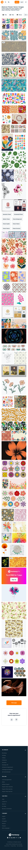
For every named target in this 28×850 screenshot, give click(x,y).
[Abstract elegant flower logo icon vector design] (14, 312)
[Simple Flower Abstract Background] (14, 276)
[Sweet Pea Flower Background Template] (14, 610)
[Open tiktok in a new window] (16, 837)
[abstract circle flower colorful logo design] (7, 672)
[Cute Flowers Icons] (14, 469)
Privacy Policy (13, 845)
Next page (14, 702)
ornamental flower (18, 214)
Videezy (3, 757)
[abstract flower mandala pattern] (20, 402)
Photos (20, 14)
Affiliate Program (5, 784)
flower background (17, 219)
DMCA (3, 782)
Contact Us (4, 801)
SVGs (5, 14)
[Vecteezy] (2, 2)
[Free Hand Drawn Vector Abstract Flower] (17, 549)
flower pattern (16, 223)
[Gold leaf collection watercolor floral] (19, 527)
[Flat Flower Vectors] (14, 657)
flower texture (6, 228)
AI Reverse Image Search (7, 767)
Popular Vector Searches (7, 786)
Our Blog (4, 806)
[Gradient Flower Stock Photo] (5, 562)
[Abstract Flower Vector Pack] (19, 643)
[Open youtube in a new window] (20, 837)
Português (4, 821)
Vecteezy (4, 755)
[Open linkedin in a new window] (11, 837)
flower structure (16, 228)
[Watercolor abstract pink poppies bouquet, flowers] (18, 190)
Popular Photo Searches (7, 789)
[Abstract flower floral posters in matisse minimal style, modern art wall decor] (7, 142)
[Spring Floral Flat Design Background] (17, 483)
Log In (22, 2)
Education (4, 762)
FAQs (3, 799)
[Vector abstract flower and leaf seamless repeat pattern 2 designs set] (14, 59)
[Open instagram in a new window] (9, 837)
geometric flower (7, 214)
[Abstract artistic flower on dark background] (14, 687)
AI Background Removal (7, 769)
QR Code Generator (6, 772)
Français (4, 825)
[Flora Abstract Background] (19, 538)
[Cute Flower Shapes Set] (14, 499)
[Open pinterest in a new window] (14, 837)
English (3, 816)
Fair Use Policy (20, 845)
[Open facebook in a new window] (7, 837)
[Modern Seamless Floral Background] (14, 628)
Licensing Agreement (6, 779)
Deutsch (4, 823)
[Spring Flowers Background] (19, 436)
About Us (4, 804)
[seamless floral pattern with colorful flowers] (20, 515)
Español (4, 818)
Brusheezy (4, 753)
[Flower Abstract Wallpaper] (14, 450)
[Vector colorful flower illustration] (7, 538)
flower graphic (6, 223)
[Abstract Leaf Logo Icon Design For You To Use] (7, 643)
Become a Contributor (7, 808)
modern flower (6, 219)
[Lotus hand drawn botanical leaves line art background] (18, 323)
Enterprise (4, 760)
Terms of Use (6, 845)
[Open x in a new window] (18, 837)
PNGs (13, 14)
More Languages (5, 828)
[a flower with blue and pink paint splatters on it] (14, 593)
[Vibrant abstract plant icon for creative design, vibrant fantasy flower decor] (20, 299)
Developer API (5, 764)
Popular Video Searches (7, 791)
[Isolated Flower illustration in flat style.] (4, 549)
